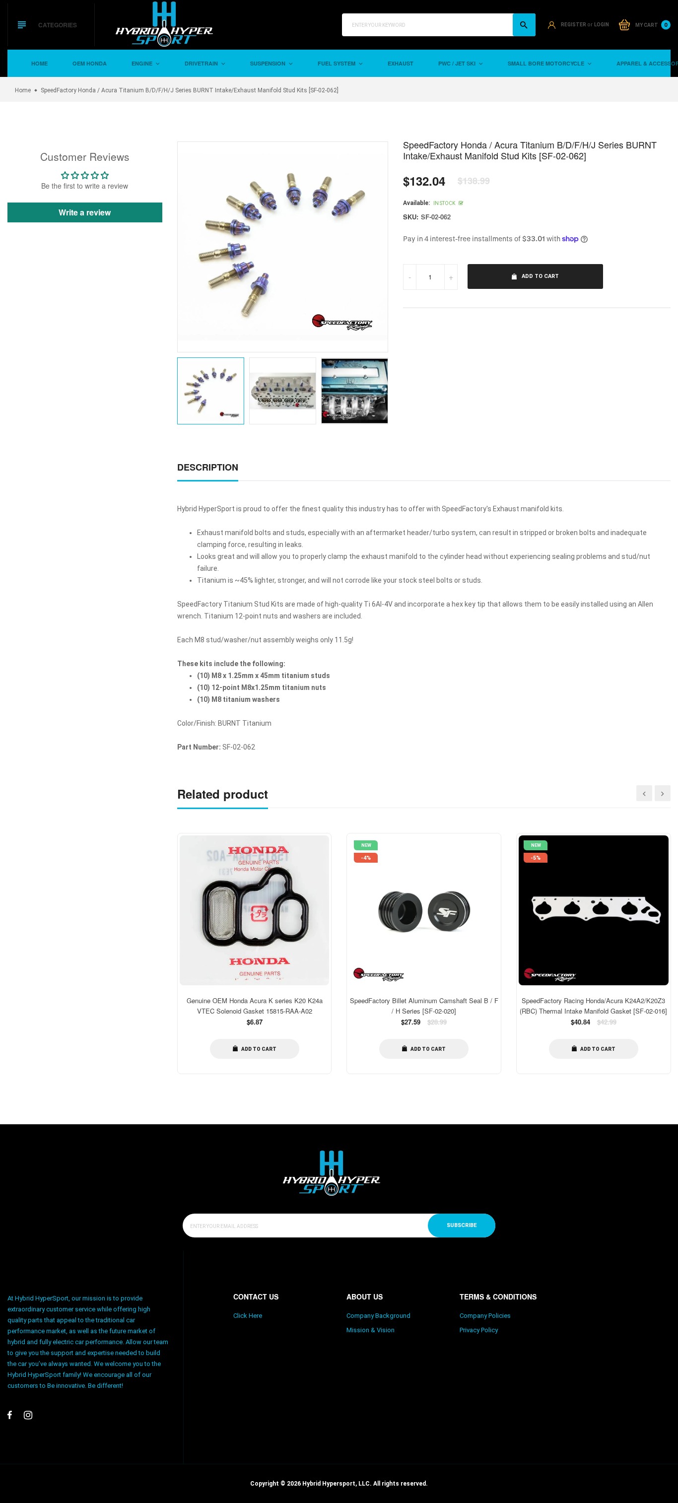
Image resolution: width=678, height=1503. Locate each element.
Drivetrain (202, 63)
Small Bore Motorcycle (547, 63)
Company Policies (485, 1315)
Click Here (247, 1315)
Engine (143, 63)
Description (207, 467)
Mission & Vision (370, 1330)
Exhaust (400, 63)
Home (39, 63)
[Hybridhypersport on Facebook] (9, 1415)
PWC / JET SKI (457, 63)
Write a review (85, 212)
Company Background (378, 1315)
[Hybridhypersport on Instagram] (28, 1415)
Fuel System (337, 63)
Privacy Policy (479, 1330)
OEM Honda (89, 63)
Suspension (268, 63)
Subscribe (461, 1225)
